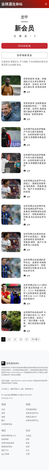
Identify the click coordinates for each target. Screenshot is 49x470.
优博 (28, 446)
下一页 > (35, 339)
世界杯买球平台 (32, 413)
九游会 (28, 435)
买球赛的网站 (31, 409)
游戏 (3, 416)
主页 (3, 409)
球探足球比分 (31, 416)
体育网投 (5, 439)
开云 (28, 450)
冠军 (28, 439)
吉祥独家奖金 (24, 55)
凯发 (28, 443)
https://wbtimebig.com (15, 372)
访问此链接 (24, 45)
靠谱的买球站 (6, 446)
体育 (3, 413)
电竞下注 (5, 450)
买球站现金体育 (7, 443)
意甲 (28, 92)
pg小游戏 (5, 454)
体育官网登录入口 (8, 435)
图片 (3, 420)
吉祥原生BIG (11, 3)
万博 (28, 454)
